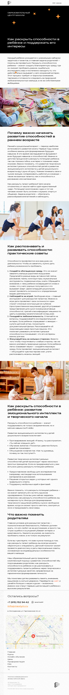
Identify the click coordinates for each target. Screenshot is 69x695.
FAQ (9, 664)
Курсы (11, 654)
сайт (56, 581)
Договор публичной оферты (16, 678)
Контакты (12, 666)
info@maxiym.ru (18, 606)
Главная (11, 652)
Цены (10, 659)
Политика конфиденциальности (18, 676)
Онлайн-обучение (16, 657)
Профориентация (16, 662)
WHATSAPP (39, 602)
